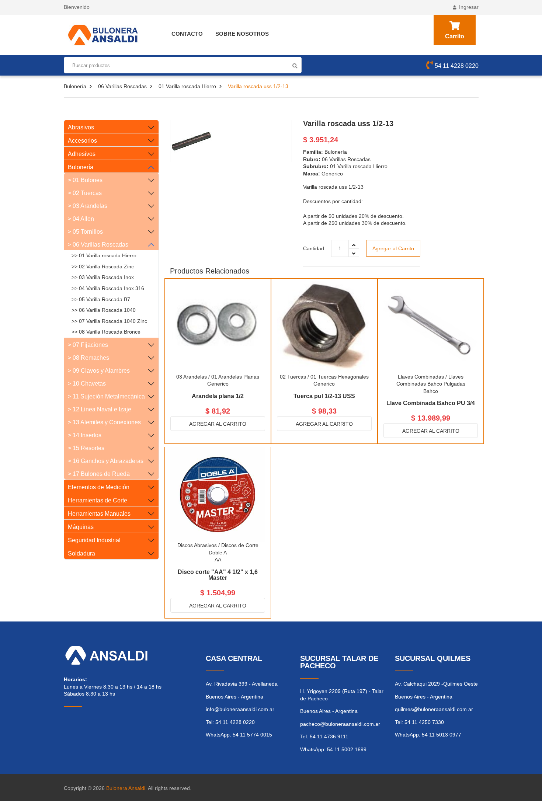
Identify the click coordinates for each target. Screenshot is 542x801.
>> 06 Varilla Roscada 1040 (104, 310)
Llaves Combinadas (421, 377)
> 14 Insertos (84, 435)
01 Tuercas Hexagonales (339, 377)
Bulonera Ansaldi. (126, 788)
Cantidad (313, 248)
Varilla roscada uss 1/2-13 (348, 123)
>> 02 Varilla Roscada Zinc (103, 266)
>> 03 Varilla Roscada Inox (103, 277)
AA (218, 560)
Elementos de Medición (98, 487)
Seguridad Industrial (94, 540)
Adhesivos (81, 154)
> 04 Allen (81, 219)
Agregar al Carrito (393, 248)
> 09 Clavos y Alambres (99, 371)
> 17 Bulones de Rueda (99, 474)
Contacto (187, 34)
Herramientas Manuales (99, 514)
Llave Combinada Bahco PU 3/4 (430, 403)
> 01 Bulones (85, 180)
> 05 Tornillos (85, 232)
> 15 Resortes (86, 448)
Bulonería (75, 86)
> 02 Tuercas (85, 193)
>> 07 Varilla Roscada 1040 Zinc (109, 321)
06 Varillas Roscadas (122, 86)
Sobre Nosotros (242, 34)
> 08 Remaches (88, 358)
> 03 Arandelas (87, 206)
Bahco (430, 391)
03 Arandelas (191, 377)
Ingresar (469, 7)
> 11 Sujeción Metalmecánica (106, 396)
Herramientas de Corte (97, 500)
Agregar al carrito (217, 424)
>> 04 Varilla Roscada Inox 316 (108, 288)
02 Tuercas (293, 377)
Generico (218, 384)
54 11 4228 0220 (457, 66)
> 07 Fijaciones (88, 345)
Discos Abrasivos (197, 545)
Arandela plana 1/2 (218, 396)
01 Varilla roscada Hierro (187, 86)
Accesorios (82, 140)
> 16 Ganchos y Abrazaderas (105, 461)
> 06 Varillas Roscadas (98, 244)
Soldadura (81, 553)
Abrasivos (81, 127)
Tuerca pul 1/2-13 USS (324, 396)
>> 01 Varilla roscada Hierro (104, 255)
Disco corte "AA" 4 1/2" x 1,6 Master (218, 575)
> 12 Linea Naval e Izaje (99, 409)
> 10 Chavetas (87, 383)
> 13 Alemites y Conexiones (104, 422)
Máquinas (81, 527)
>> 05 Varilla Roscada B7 (101, 299)
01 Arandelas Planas (235, 377)
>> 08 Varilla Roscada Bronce (106, 332)
